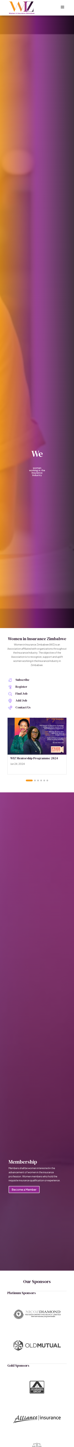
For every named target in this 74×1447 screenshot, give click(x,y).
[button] (29, 780)
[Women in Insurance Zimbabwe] (22, 7)
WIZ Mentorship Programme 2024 (34, 758)
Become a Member (24, 1189)
